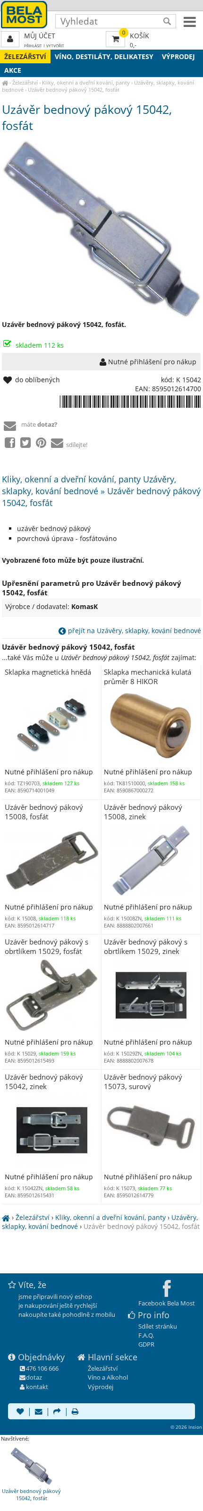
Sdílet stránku (157, 1326)
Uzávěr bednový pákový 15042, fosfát (73, 89)
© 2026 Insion (186, 1427)
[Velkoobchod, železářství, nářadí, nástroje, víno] (5, 82)
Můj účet (39, 35)
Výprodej (178, 56)
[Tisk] (75, 1412)
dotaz (34, 1377)
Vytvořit (55, 45)
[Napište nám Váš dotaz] (38, 1412)
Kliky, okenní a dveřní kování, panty (86, 82)
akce (12, 70)
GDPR (146, 1344)
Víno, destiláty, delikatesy (104, 56)
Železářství (25, 56)
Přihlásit (33, 45)
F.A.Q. (146, 1335)
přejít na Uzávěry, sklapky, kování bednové (133, 630)
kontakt (37, 1386)
